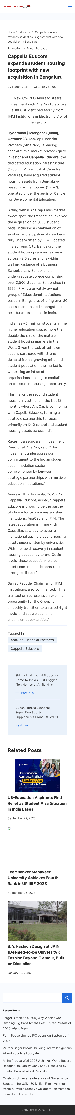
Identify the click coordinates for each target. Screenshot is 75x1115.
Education (15, 48)
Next (18, 725)
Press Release (37, 48)
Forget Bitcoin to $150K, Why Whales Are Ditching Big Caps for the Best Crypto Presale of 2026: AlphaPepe (37, 1023)
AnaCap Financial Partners (32, 640)
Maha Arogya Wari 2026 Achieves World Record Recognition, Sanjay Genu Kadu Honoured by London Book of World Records (37, 1066)
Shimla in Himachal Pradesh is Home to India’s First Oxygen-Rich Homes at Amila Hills (37, 679)
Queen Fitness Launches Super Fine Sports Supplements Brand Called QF (37, 712)
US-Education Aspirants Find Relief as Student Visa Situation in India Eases (37, 803)
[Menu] (70, 6)
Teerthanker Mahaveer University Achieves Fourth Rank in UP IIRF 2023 (33, 878)
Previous (27, 693)
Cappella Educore (25, 649)
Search (67, 998)
